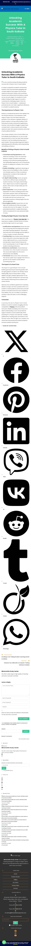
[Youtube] (2, 787)
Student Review (15, 877)
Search (3, 729)
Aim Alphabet (21, 943)
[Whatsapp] (4, 942)
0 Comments (15, 45)
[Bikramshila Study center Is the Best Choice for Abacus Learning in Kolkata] (15, 807)
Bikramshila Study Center (12, 42)
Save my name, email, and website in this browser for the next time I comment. (15, 713)
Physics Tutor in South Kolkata (17, 42)
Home (15, 874)
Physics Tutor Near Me (16, 38)
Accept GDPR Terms (8, 770)
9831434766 (6, 2)
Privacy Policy (15, 885)
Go (4, 768)
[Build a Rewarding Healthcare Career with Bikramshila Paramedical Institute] (15, 797)
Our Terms (15, 882)
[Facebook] (2, 754)
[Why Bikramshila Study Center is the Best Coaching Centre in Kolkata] (15, 837)
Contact (15, 888)
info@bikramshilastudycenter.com (17, 913)
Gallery (15, 879)
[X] (2, 777)
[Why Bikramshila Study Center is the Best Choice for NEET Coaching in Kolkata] (15, 827)
